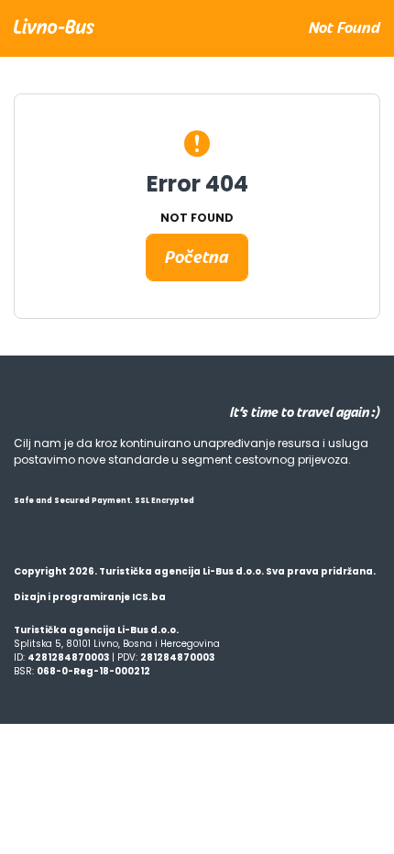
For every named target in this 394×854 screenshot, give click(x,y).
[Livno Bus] (54, 24)
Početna (197, 257)
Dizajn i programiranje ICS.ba (90, 597)
